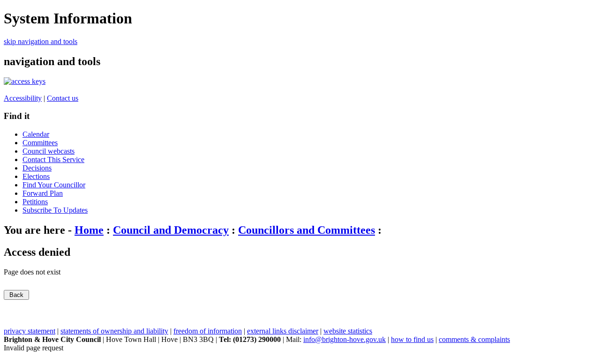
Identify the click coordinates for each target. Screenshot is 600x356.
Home (89, 230)
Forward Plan (42, 193)
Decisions (37, 168)
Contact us (62, 98)
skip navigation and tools (40, 41)
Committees (40, 143)
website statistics (347, 331)
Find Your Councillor (53, 185)
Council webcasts (48, 151)
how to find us (412, 339)
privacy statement (29, 331)
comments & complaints (474, 339)
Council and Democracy (171, 230)
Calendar (35, 134)
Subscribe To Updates (55, 210)
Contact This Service (53, 159)
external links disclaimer (282, 331)
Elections (36, 176)
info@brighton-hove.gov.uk (344, 339)
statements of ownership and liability (114, 331)
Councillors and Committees (306, 230)
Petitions (35, 202)
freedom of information (207, 331)
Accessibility (23, 98)
